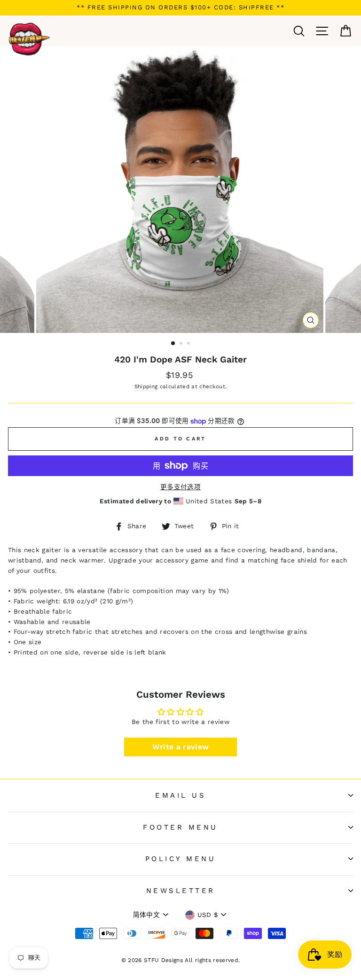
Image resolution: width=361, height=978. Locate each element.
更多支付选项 (180, 487)
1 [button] (173, 343)
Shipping (146, 386)
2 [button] (182, 344)
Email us (180, 795)
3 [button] (189, 344)
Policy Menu (180, 859)
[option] (180, 8)
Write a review (180, 746)
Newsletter (180, 890)
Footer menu (180, 827)
